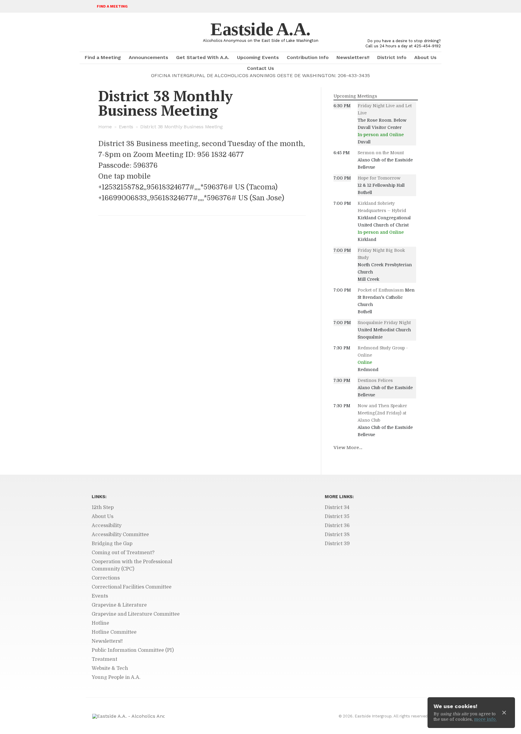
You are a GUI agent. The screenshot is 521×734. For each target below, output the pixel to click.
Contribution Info (308, 57)
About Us (425, 57)
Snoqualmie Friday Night (384, 322)
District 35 (337, 516)
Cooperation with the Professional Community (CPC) (132, 565)
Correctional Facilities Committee (132, 587)
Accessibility (107, 525)
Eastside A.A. (260, 29)
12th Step (103, 507)
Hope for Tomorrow (379, 178)
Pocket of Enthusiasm (381, 290)
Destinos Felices (375, 380)
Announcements (148, 57)
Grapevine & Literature (119, 605)
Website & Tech (110, 668)
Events (126, 127)
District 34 (337, 507)
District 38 (337, 534)
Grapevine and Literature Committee (136, 614)
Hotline (100, 623)
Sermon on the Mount (381, 152)
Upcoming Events (258, 57)
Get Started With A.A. (202, 57)
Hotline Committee (114, 632)
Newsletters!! (352, 57)
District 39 (337, 543)
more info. (485, 719)
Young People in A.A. (116, 677)
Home (105, 127)
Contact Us (260, 68)
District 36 (337, 525)
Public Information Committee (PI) (133, 650)
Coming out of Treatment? (123, 552)
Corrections (106, 578)
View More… (347, 447)
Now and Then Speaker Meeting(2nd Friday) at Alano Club (382, 413)
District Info (391, 57)
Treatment (104, 659)
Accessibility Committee (120, 534)
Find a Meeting (112, 6)
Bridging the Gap (112, 543)
